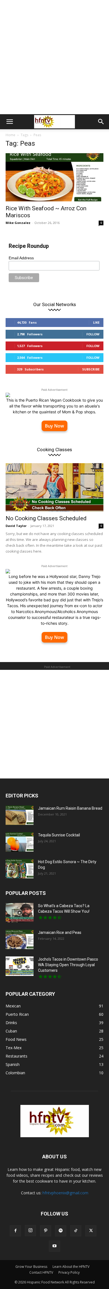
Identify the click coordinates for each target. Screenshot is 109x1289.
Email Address (21, 258)
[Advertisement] (54, 57)
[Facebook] (15, 1230)
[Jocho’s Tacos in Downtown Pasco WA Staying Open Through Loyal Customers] (20, 966)
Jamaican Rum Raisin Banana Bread (70, 808)
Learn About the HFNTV (71, 1266)
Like (96, 322)
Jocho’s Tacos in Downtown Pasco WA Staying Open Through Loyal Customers (68, 965)
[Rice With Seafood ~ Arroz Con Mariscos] (54, 177)
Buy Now (54, 426)
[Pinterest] (45, 1230)
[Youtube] (54, 1246)
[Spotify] (60, 1230)
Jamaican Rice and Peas (59, 932)
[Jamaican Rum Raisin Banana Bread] (20, 815)
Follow (92, 334)
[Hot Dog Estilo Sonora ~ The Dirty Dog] (20, 868)
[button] (9, 121)
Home (10, 135)
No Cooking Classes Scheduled (46, 518)
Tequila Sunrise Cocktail (59, 835)
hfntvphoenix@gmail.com (65, 1192)
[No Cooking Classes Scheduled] (54, 487)
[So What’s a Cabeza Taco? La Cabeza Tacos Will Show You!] (20, 912)
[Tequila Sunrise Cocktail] (20, 842)
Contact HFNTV (41, 1272)
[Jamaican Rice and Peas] (20, 939)
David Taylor (16, 526)
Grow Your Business (31, 1266)
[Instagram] (30, 1230)
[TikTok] (75, 1230)
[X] (90, 1230)
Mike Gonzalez (18, 223)
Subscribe (90, 369)
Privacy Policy (69, 1272)
